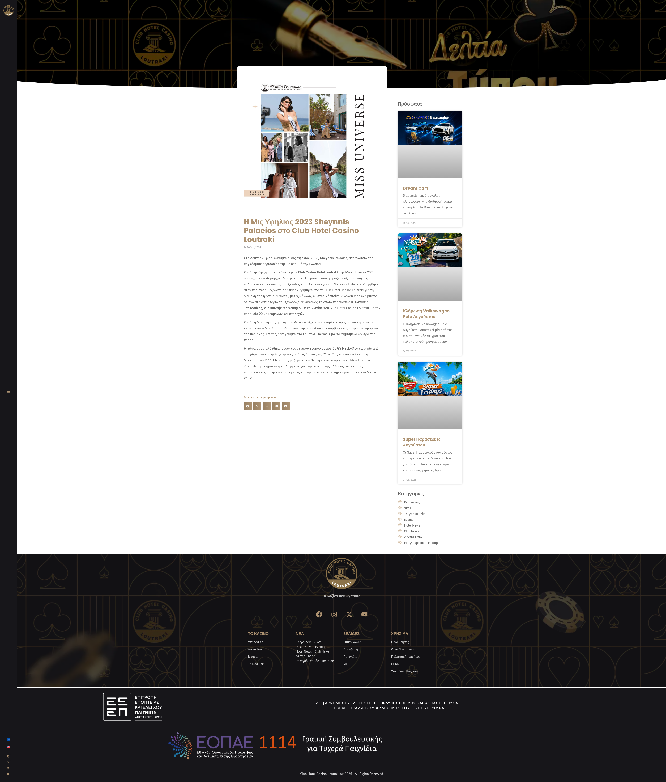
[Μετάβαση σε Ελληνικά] (8, 739)
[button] (248, 406)
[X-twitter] (8, 768)
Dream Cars (415, 188)
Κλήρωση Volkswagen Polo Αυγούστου (426, 314)
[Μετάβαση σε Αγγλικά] (8, 747)
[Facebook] (8, 756)
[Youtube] (8, 774)
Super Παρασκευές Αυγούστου (421, 442)
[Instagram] (8, 762)
